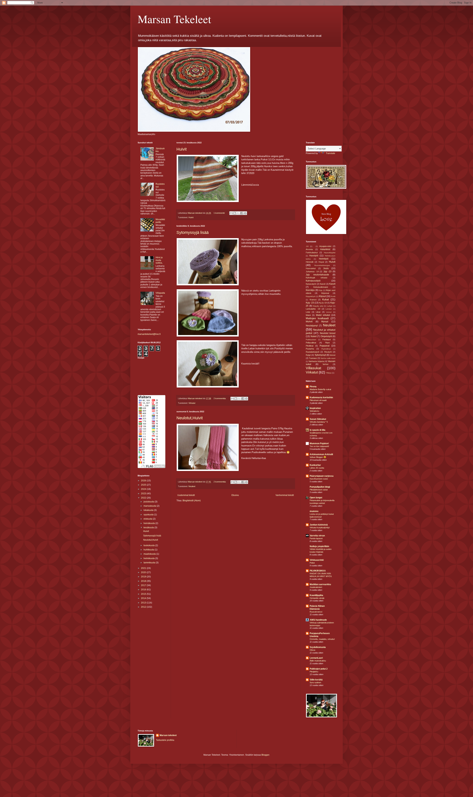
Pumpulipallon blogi (320, 487)
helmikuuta (149, 558)
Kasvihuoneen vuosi (319, 479)
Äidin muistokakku (318, 661)
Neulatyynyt (312, 325)
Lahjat (329, 306)
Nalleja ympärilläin (319, 546)
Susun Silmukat (318, 419)
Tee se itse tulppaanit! (319, 446)
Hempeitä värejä (317, 598)
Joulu (326, 268)
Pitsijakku (314, 671)
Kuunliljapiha (316, 595)
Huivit (181, 149)
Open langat (316, 497)
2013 (144, 602)
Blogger (265, 755)
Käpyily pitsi (318, 306)
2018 (144, 581)
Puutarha (310, 349)
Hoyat (321, 262)
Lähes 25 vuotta (317, 468)
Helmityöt (323, 258)
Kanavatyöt (311, 284)
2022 (144, 497)
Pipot (327, 343)
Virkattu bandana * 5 (319, 422)
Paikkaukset (311, 340)
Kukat (325, 299)
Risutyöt (328, 352)
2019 (144, 576)
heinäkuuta (149, 523)
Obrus (312, 650)
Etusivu (235, 495)
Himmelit (309, 262)
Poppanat (324, 345)
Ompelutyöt (326, 336)
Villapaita (160, 293)
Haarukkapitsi (329, 253)
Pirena (313, 386)
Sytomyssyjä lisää (192, 232)
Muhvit (309, 321)
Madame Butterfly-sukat (320, 389)
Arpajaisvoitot (325, 246)
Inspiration (315, 408)
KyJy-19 (323, 303)
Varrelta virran (317, 535)
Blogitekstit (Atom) (192, 500)
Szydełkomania (318, 647)
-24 (307, 246)
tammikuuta (150, 562)
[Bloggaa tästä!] (234, 213)
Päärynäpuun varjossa (322, 476)
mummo (314, 511)
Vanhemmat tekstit (284, 495)
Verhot (325, 364)
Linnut (328, 312)
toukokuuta (149, 545)
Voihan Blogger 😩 (318, 457)
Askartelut (325, 249)
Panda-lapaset (316, 538)
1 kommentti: (220, 213)
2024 (144, 489)
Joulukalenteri (316, 587)
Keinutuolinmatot (320, 287)
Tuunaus (313, 358)
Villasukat (313, 368)
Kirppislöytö (311, 296)
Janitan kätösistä (319, 524)
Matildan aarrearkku (320, 584)
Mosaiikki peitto (160, 220)
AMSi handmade (318, 620)
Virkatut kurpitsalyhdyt (320, 527)
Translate (330, 153)
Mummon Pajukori (319, 443)
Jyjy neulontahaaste (317, 274)
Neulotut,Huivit (189, 418)
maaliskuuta (150, 554)
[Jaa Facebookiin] (242, 213)
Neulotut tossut (327, 333)
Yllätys (328, 373)
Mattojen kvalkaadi (317, 318)
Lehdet (329, 309)
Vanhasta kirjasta (316, 361)
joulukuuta (149, 501)
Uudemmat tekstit (186, 495)
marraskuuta (150, 506)
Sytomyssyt (320, 355)
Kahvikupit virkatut (316, 278)
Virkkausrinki (317, 560)
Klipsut (322, 296)
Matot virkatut (323, 315)
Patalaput (326, 339)
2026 (144, 480)
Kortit (333, 296)
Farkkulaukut (312, 252)
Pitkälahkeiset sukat (319, 490)
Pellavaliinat (311, 343)
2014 (144, 598)
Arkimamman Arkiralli (321, 454)
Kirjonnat (325, 293)
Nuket (314, 336)
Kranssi (313, 299)
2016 (144, 589)
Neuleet (191, 486)
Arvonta (309, 249)
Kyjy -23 (310, 302)
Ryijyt (308, 355)
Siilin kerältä (316, 679)
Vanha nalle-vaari (328, 358)
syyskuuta (149, 514)
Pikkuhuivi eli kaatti (318, 400)
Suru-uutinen (315, 682)
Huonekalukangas (322, 265)
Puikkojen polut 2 (319, 669)
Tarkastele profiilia (165, 740)
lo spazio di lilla (317, 430)
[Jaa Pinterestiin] (245, 213)
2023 (144, 493)
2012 (144, 607)
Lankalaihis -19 (313, 309)
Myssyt (324, 321)
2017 (144, 585)
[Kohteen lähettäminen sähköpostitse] (231, 213)
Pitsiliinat (309, 346)
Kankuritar (315, 465)
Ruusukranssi (316, 612)
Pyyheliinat (326, 349)
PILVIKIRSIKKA (318, 570)
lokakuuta (149, 510)
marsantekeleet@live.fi (149, 334)
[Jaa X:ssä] (238, 213)
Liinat (318, 312)
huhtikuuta (149, 549)
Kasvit (332, 284)
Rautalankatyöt (312, 352)
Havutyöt (313, 255)
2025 (144, 485)
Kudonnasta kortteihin (321, 397)
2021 (144, 568)
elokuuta (148, 519)
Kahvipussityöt (313, 280)
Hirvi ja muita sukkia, (159, 260)
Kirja (320, 290)
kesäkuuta (149, 527)
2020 (144, 572)
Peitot (312, 563)
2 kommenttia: (220, 398)
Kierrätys (310, 290)
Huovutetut (311, 268)
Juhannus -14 (312, 271)
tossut (332, 355)
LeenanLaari (316, 658)
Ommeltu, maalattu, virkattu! (322, 639)
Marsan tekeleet (168, 735)
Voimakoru (314, 411)
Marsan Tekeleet (174, 18)
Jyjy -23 (327, 271)
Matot (308, 315)
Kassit (322, 284)
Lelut (308, 312)
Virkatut (191, 403)
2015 (144, 594)
